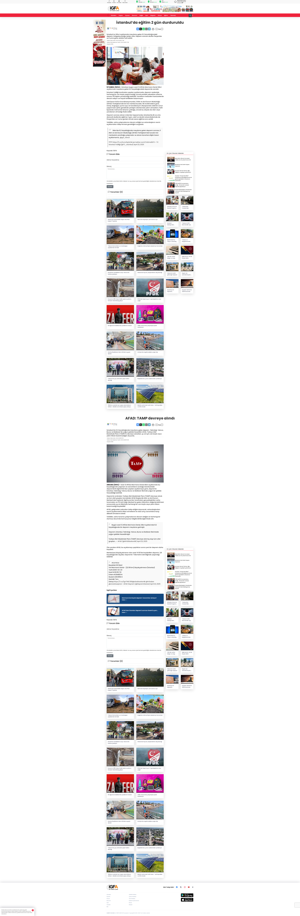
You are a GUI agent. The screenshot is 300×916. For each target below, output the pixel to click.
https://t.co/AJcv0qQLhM (122, 142)
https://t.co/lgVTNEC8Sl (123, 581)
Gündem (113, 15)
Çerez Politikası (132, 896)
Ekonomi (134, 15)
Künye (130, 902)
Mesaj (109, 166)
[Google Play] (183, 895)
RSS (107, 906)
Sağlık (141, 15)
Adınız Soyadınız (113, 160)
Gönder (110, 186)
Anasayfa (109, 2)
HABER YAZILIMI (110, 913)
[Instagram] (184, 887)
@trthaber (150, 581)
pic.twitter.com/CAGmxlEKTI (144, 142)
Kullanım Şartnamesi (134, 900)
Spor (146, 15)
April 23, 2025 (139, 144)
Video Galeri (125, 2)
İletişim (130, 904)
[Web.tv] (192, 887)
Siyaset (127, 15)
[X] (180, 887)
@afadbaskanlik (138, 581)
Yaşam (121, 15)
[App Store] (183, 900)
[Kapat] (33, 910)
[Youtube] (188, 887)
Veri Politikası (132, 898)
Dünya (160, 15)
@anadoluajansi (115, 584)
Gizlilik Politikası (132, 894)
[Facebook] (176, 887)
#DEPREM (115, 563)
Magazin (152, 15)
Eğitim (166, 15)
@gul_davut (125, 137)
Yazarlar (114, 2)
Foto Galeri (119, 2)
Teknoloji (173, 15)
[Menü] (192, 15)
